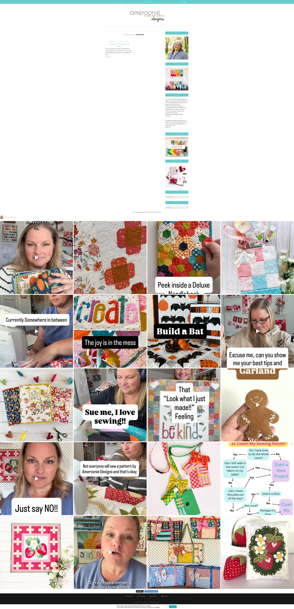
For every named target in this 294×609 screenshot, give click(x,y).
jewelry (126, 41)
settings (157, 607)
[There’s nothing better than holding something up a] (183, 404)
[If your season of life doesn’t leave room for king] (110, 552)
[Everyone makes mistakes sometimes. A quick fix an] (183, 331)
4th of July (112, 41)
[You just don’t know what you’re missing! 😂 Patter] (110, 478)
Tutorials (131, 1)
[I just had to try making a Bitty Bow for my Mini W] (183, 478)
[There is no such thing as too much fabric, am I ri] (36, 478)
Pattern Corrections (151, 1)
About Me (114, 1)
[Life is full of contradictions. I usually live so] (36, 331)
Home (107, 1)
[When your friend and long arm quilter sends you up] (110, 257)
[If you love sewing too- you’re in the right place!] (110, 404)
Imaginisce (120, 41)
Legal (138, 1)
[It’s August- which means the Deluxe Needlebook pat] (36, 404)
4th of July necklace (119, 44)
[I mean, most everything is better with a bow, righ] (183, 552)
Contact (122, 1)
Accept (173, 606)
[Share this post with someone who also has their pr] (36, 257)
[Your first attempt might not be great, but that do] (110, 331)
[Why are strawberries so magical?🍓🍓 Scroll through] (36, 552)
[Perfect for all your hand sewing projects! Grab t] (183, 257)
